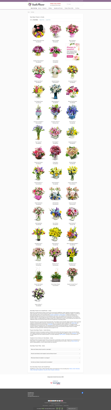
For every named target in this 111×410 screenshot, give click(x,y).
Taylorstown (57, 369)
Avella (74, 368)
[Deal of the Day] (72, 51)
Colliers (31, 369)
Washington (35, 369)
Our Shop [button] (77, 8)
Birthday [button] (50, 8)
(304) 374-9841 (30, 395)
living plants (50, 324)
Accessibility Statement (58, 405)
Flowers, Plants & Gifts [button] (69, 8)
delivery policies (75, 341)
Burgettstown (40, 369)
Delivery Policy (66, 405)
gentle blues (56, 314)
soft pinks (52, 314)
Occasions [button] (44, 8)
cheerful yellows (62, 314)
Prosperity (52, 369)
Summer (39, 8)
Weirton (70, 368)
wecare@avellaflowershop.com (33, 396)
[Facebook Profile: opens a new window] (82, 393)
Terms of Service (45, 405)
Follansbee (78, 368)
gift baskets (74, 333)
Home (29, 12)
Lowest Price (48, 19)
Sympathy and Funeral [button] (58, 8)
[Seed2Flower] (36, 4)
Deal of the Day (34, 8)
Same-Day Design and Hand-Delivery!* (35, 0)
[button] (108, 405)
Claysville (45, 369)
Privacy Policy (51, 405)
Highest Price (41, 19)
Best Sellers (35, 19)
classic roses (74, 323)
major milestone (62, 334)
